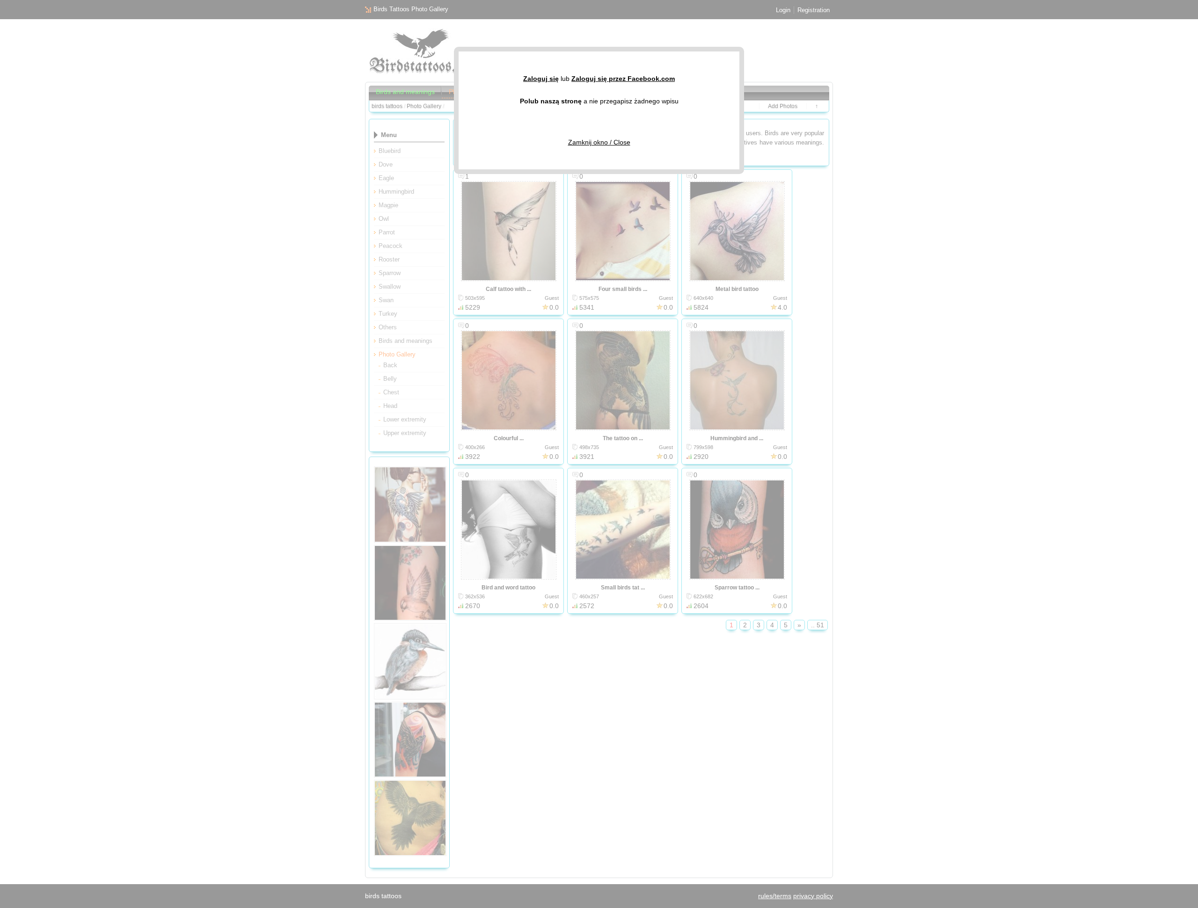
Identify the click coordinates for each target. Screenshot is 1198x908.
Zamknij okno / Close (599, 142)
